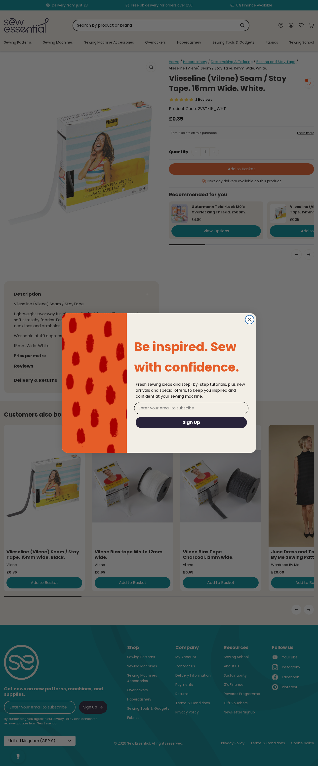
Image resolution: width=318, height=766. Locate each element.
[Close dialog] (249, 319)
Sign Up (191, 422)
